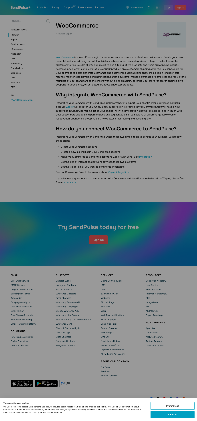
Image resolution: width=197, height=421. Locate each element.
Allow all (172, 414)
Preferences (172, 406)
